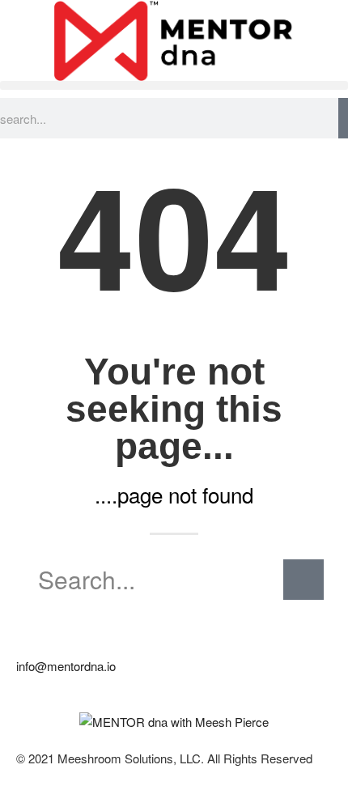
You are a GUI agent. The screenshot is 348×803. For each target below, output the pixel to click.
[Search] (343, 118)
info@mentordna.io (66, 665)
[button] (174, 85)
